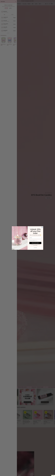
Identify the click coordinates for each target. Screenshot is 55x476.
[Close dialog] (42, 227)
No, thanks (35, 247)
